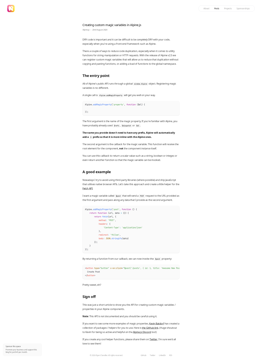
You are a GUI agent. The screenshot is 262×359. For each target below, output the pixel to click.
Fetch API (87, 188)
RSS (170, 355)
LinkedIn (162, 355)
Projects (228, 8)
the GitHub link (150, 327)
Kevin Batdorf (156, 323)
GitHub (143, 355)
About (206, 8)
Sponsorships (243, 8)
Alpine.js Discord (142, 332)
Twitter (153, 339)
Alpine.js (85, 29)
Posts (216, 8)
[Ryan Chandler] (11, 8)
